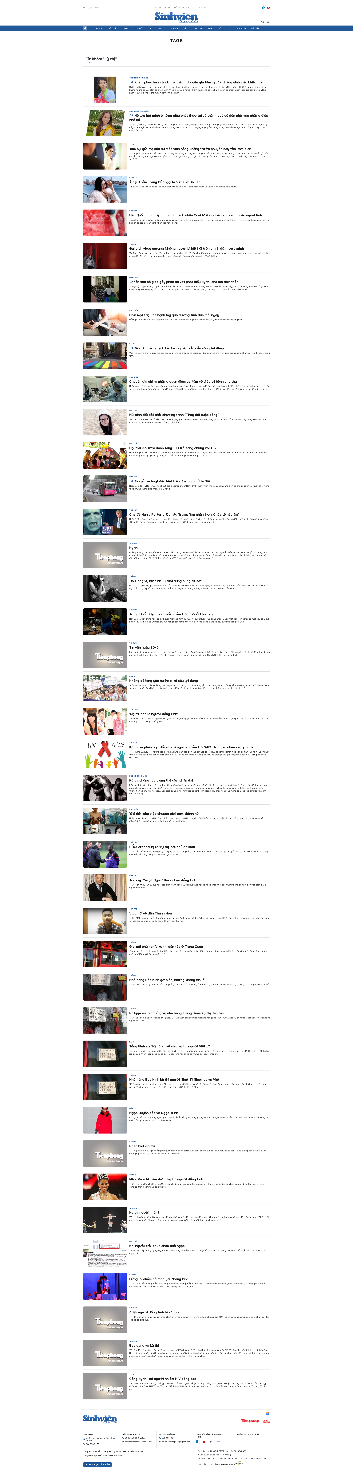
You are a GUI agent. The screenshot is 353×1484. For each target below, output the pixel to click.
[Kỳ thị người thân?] (105, 1220)
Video (210, 28)
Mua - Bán (241, 28)
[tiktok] (212, 1441)
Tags (176, 40)
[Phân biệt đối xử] (105, 1153)
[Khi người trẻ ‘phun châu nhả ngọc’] (105, 1253)
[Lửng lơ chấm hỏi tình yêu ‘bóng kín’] (105, 1286)
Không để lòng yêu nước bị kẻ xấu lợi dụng (163, 680)
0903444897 (168, 1438)
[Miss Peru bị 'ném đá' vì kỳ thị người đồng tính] (105, 1187)
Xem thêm (268, 28)
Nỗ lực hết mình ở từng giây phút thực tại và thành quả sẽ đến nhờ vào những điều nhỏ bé (198, 117)
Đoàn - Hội (98, 28)
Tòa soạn (88, 1434)
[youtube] (268, 8)
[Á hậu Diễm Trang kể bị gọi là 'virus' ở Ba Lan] (105, 189)
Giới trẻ (133, 410)
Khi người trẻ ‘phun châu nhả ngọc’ (157, 1246)
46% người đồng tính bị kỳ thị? (154, 1312)
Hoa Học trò (205, 7)
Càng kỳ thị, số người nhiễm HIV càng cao (162, 1379)
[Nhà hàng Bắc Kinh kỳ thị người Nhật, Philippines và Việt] (105, 1087)
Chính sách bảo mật (248, 1434)
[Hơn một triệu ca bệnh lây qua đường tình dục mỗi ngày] (105, 322)
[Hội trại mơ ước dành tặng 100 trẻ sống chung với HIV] (105, 455)
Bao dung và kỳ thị (144, 1345)
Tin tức (133, 643)
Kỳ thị (133, 548)
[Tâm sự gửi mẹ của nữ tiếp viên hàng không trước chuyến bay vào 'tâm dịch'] (105, 156)
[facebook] (263, 8)
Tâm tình (133, 709)
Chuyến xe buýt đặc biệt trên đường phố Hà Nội (171, 481)
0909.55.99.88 (132, 1438)
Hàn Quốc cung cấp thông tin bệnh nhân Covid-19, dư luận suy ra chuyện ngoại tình (195, 215)
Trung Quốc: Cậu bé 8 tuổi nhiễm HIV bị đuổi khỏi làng (171, 614)
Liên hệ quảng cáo (132, 1434)
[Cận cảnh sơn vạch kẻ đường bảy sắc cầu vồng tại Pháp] (105, 355)
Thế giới (133, 211)
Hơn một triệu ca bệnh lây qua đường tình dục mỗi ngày (174, 315)
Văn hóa (133, 543)
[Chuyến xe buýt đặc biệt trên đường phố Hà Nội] (105, 488)
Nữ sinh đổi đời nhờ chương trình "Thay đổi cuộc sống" (174, 415)
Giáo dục (126, 28)
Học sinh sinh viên (138, 776)
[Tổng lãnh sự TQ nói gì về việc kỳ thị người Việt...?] (105, 1054)
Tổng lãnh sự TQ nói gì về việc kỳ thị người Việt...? (169, 1046)
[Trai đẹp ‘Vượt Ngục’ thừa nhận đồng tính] (105, 887)
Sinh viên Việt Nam (100, 1419)
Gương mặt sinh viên (178, 28)
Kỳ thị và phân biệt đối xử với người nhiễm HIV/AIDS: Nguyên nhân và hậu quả (191, 747)
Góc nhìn (139, 28)
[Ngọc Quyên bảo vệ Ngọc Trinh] (105, 1120)
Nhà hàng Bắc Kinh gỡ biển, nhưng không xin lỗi (167, 980)
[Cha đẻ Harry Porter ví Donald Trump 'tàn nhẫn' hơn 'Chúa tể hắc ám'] (105, 522)
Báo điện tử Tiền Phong (176, 17)
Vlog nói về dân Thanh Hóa (150, 913)
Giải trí (160, 28)
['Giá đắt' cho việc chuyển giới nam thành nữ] (105, 821)
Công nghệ (197, 28)
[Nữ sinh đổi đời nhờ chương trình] (105, 422)
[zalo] (219, 1441)
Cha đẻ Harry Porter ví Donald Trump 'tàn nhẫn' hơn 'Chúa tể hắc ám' (184, 514)
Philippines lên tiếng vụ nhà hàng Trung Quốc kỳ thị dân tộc (176, 1013)
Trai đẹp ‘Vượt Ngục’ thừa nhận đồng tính (162, 880)
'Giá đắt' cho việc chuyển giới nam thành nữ (164, 813)
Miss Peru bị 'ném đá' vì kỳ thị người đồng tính (166, 1179)
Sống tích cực (225, 28)
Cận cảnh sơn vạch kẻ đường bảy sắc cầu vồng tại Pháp (178, 348)
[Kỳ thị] (105, 555)
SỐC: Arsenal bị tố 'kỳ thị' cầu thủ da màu (162, 847)
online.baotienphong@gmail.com (176, 1441)
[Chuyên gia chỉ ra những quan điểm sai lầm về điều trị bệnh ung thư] (105, 389)
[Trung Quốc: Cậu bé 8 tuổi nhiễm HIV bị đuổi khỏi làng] (105, 621)
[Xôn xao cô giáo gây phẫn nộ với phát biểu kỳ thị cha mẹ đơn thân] (105, 289)
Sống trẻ (112, 28)
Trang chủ (85, 28)
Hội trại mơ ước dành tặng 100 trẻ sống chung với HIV (173, 448)
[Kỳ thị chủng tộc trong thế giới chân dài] (105, 788)
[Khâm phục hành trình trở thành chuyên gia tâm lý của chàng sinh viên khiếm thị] (105, 90)
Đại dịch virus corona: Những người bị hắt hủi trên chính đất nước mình (186, 248)
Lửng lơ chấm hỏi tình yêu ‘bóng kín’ (158, 1279)
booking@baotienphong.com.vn (139, 1441)
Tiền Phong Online (161, 7)
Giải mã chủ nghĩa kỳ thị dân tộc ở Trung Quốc (166, 946)
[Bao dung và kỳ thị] (105, 1353)
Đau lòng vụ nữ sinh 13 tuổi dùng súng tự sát (165, 581)
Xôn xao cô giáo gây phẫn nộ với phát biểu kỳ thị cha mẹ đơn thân (185, 282)
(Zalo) (142, 1438)
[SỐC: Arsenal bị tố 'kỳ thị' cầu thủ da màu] (105, 854)
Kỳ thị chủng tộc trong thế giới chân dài (161, 780)
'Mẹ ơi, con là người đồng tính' (153, 714)
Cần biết (255, 28)
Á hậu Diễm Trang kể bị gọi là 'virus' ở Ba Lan (164, 182)
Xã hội (132, 144)
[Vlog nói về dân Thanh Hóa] (105, 921)
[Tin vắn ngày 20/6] (105, 655)
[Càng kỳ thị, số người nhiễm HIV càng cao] (105, 1386)
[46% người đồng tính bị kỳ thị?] (105, 1319)
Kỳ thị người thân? (144, 1212)
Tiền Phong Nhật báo (184, 7)
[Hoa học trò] (266, 1421)
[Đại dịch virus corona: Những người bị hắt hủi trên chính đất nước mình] (105, 256)
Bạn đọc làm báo (99, 1464)
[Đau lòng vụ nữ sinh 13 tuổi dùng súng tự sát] (105, 588)
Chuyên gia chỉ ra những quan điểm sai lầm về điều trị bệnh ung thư (183, 381)
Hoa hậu (133, 178)
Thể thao (133, 842)
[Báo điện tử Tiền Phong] (250, 1421)
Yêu (150, 28)
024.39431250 (92, 1444)
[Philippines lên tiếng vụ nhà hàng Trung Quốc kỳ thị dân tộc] (105, 1020)
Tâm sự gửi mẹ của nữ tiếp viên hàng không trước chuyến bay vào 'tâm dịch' (190, 149)
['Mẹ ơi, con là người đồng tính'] (105, 721)
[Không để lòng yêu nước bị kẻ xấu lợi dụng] (105, 688)
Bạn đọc (133, 676)
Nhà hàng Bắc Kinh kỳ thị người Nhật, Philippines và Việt (174, 1079)
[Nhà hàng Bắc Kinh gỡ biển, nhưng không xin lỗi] (105, 987)
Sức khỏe (133, 311)
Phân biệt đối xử (142, 1146)
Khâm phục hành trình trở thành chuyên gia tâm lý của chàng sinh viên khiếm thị (198, 82)
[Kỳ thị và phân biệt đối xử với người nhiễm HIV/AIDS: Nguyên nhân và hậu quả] (105, 754)
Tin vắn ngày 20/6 (144, 647)
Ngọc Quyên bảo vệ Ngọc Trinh (153, 1113)
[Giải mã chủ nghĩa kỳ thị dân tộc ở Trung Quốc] (105, 954)
